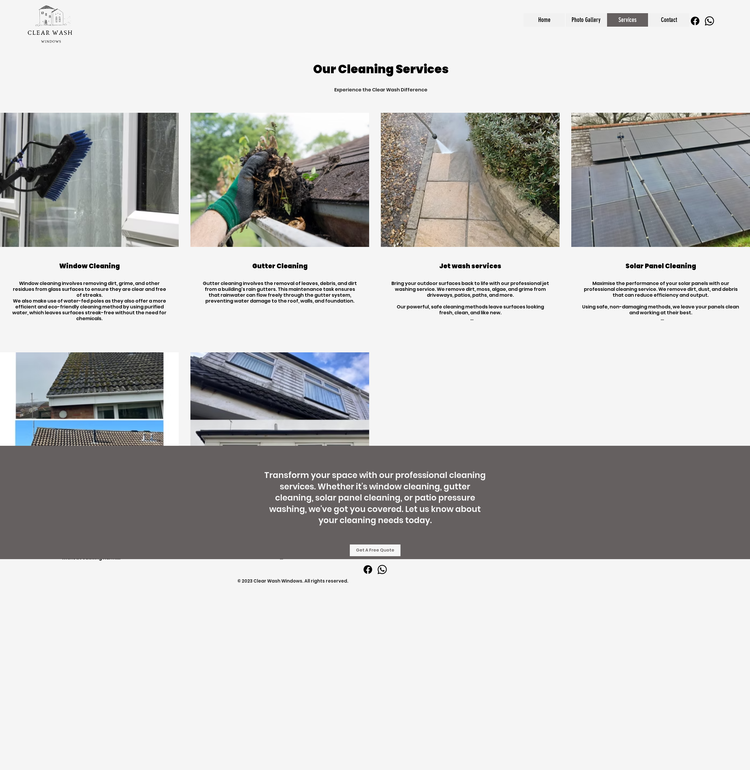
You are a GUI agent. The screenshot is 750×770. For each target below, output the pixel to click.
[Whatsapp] (709, 21)
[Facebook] (695, 21)
